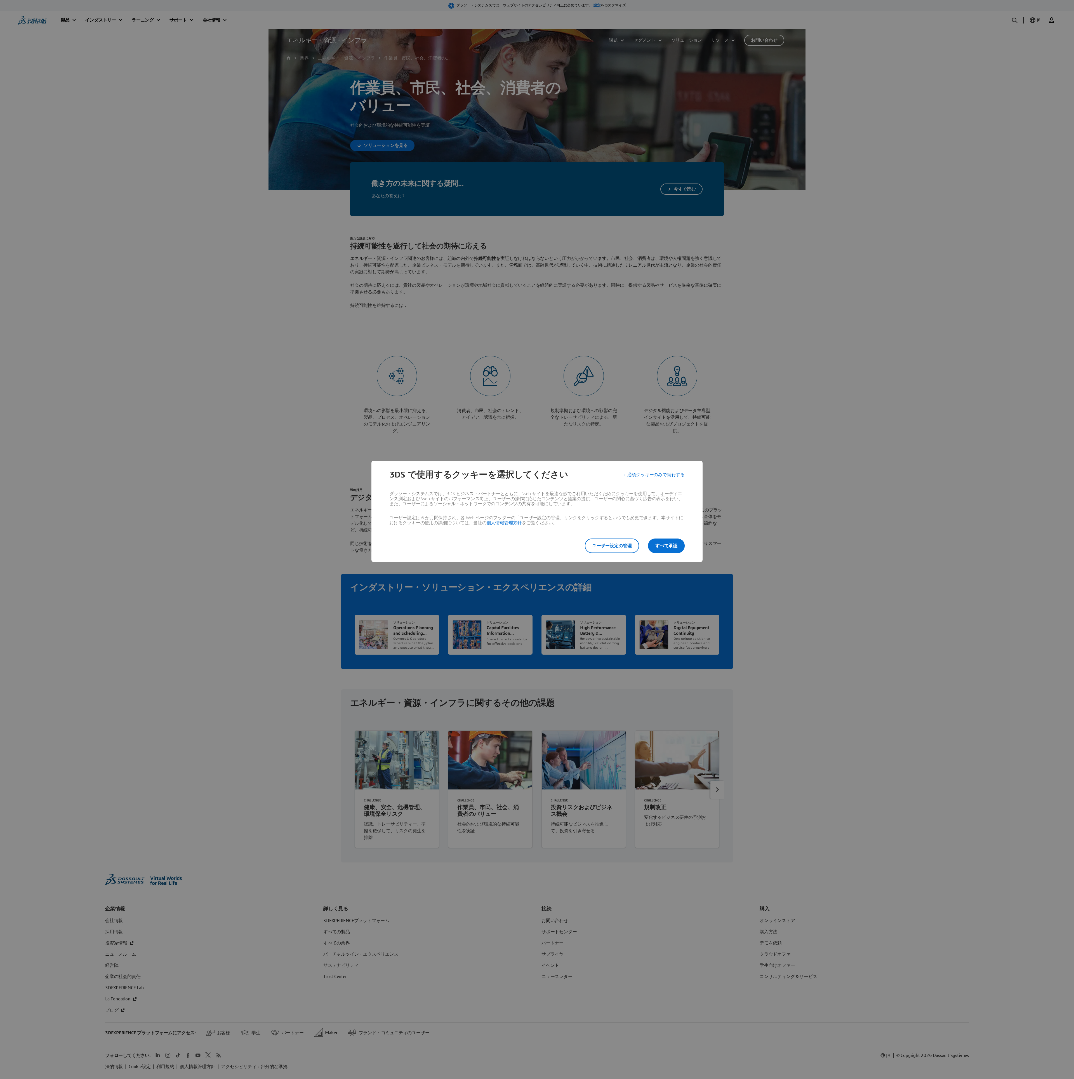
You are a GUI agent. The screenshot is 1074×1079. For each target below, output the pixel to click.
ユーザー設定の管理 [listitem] (612, 546)
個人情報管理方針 (504, 523)
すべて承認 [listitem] (666, 546)
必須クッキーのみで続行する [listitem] (656, 474)
